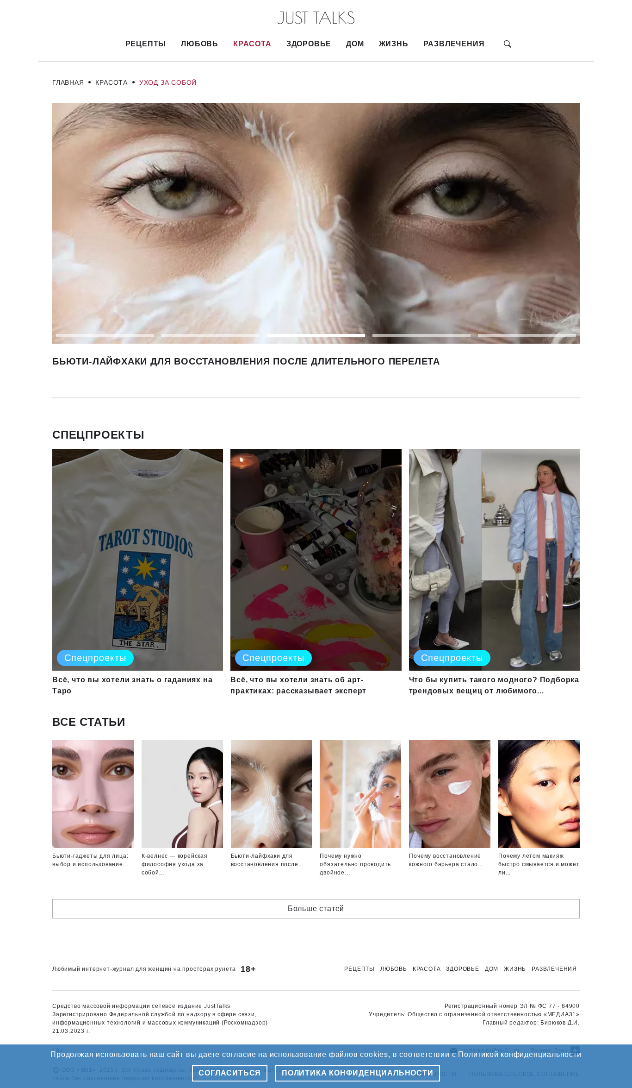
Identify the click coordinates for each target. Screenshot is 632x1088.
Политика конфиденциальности (358, 1073)
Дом (355, 44)
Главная (68, 82)
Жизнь (394, 44)
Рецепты (146, 44)
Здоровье (308, 44)
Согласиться (229, 1073)
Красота (252, 44)
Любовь (199, 44)
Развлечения (454, 44)
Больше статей (316, 908)
